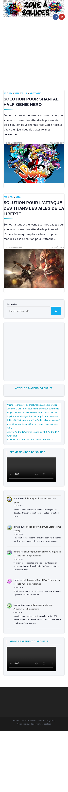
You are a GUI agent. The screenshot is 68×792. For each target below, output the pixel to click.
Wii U (24, 93)
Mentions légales (46, 720)
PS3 (6, 197)
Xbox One (35, 93)
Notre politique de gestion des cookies (34, 724)
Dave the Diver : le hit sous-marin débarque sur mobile (33, 408)
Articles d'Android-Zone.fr (34, 388)
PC (5, 93)
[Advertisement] (34, 51)
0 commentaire (14, 143)
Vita (17, 93)
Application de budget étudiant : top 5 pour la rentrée (32, 416)
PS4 (11, 93)
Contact (15, 720)
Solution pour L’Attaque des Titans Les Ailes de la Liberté (34, 208)
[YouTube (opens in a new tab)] (62, 17)
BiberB (17, 551)
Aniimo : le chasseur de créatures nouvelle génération (32, 405)
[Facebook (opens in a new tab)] (56, 17)
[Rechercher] (56, 311)
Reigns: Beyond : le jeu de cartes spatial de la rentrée (32, 412)
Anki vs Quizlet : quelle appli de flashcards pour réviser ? (33, 420)
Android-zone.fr (28, 720)
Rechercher (12, 304)
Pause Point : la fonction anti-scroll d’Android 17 (30, 439)
